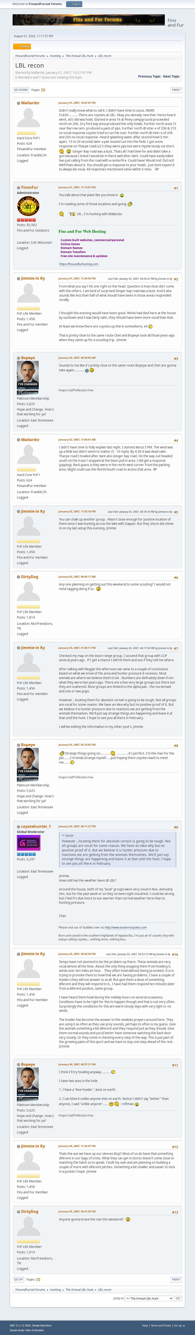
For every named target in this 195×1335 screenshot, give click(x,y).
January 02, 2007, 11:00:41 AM (77, 439)
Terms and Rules (161, 1325)
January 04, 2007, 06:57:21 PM (77, 1064)
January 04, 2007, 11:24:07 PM (77, 1146)
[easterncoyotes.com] (19, 865)
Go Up (18, 1279)
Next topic (171, 76)
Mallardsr (30, 102)
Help (145, 1325)
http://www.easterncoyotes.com (126, 927)
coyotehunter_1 (36, 826)
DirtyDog (29, 576)
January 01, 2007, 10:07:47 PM (77, 102)
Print (176, 90)
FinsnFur (29, 187)
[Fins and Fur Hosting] (19, 236)
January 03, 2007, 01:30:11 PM (77, 648)
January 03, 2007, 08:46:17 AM (77, 576)
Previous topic (149, 76)
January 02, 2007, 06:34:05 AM (77, 357)
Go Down (21, 90)
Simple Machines (42, 1325)
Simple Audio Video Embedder (27, 1330)
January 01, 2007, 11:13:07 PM (77, 187)
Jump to (118, 1298)
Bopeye (28, 357)
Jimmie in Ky (33, 278)
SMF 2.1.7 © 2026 (20, 1325)
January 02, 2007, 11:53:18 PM (77, 511)
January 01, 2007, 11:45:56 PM (77, 278)
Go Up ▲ (179, 1325)
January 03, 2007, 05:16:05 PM (77, 744)
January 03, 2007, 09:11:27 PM (77, 826)
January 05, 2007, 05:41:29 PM (77, 1211)
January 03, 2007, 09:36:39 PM (77, 954)
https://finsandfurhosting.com (78, 264)
